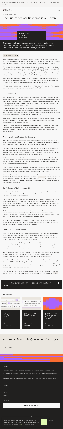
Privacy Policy (21, 424)
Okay (44, 422)
